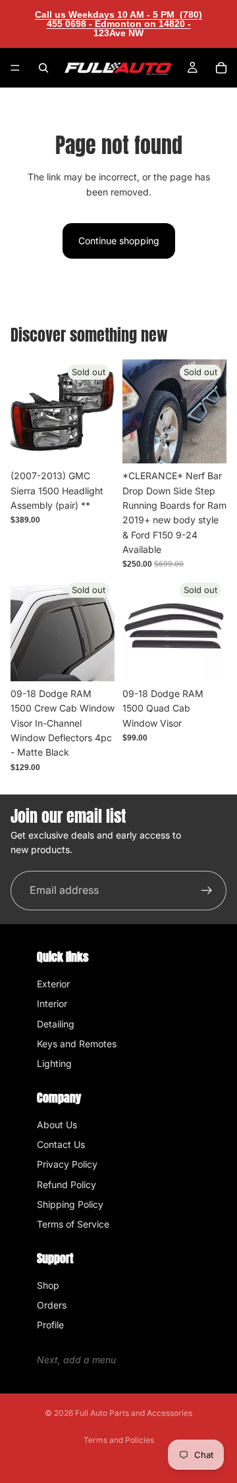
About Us (57, 1124)
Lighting (54, 1063)
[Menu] (15, 68)
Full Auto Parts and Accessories (133, 1413)
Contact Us (61, 1144)
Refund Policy (66, 1184)
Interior (52, 1003)
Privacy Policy (67, 1164)
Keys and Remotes (77, 1043)
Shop (48, 1285)
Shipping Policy (70, 1204)
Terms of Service (73, 1224)
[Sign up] (207, 890)
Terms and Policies (119, 1440)
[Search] (43, 67)
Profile (50, 1324)
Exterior (53, 983)
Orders (51, 1305)
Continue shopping (118, 240)
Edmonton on (141, 28)
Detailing (55, 1023)
